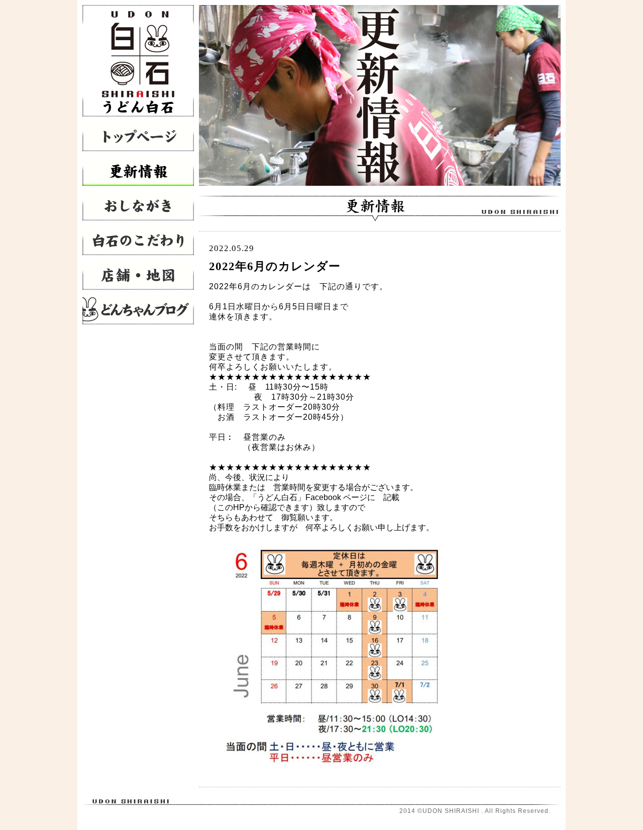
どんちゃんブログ (138, 309)
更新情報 (138, 171)
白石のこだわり (138, 240)
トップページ (138, 136)
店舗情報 (138, 275)
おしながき (138, 205)
